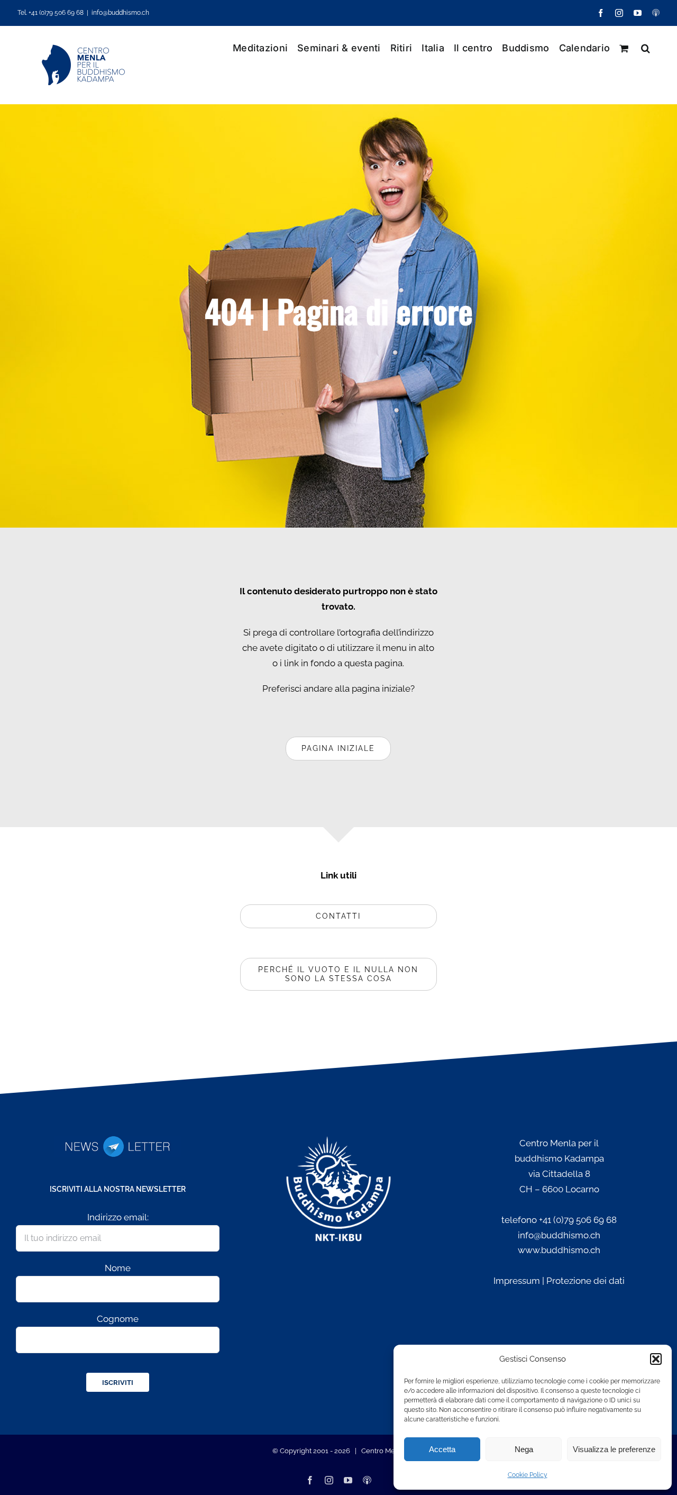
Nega (524, 1449)
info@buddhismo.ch (120, 12)
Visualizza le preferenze (614, 1449)
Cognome (118, 1318)
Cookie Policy (527, 1475)
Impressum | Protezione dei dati (559, 1280)
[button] (656, 1359)
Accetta (442, 1449)
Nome (118, 1268)
